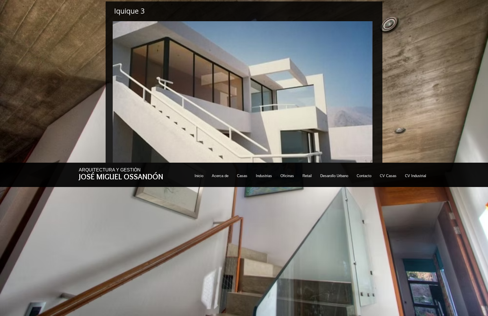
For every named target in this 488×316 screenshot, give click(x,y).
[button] (242, 92)
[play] (360, 158)
